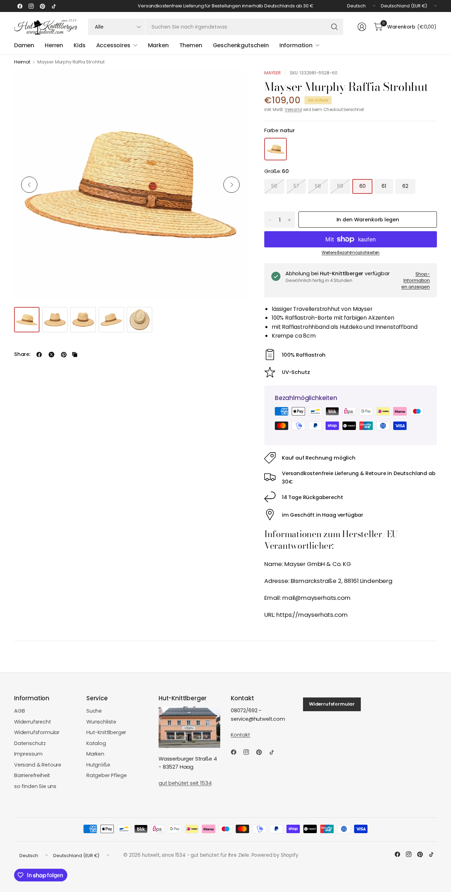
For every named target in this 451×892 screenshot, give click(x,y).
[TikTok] (53, 6)
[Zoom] (233, 82)
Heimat (22, 62)
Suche (94, 710)
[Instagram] (31, 6)
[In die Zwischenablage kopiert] (74, 354)
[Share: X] (51, 354)
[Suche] (334, 27)
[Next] (231, 185)
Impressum (28, 753)
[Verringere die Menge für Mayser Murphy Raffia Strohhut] (270, 220)
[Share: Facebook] (39, 354)
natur (275, 149)
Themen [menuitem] (190, 45)
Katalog (96, 743)
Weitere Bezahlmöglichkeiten (350, 253)
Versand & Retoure (37, 764)
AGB (19, 710)
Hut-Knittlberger (106, 732)
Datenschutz (30, 743)
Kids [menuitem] (79, 45)
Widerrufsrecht (32, 721)
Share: (22, 354)
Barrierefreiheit (32, 775)
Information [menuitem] (296, 45)
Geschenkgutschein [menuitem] (241, 45)
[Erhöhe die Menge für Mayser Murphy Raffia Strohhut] (289, 220)
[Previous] (29, 185)
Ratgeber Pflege (106, 775)
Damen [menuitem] (24, 45)
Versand (293, 109)
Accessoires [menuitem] (113, 45)
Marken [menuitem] (158, 45)
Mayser (272, 73)
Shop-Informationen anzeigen (415, 280)
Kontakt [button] (240, 734)
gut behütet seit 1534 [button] (185, 783)
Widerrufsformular (37, 732)
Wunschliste (101, 721)
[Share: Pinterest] (63, 354)
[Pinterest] (42, 6)
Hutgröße (98, 764)
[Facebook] (19, 6)
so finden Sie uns (35, 786)
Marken (95, 753)
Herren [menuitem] (54, 45)
